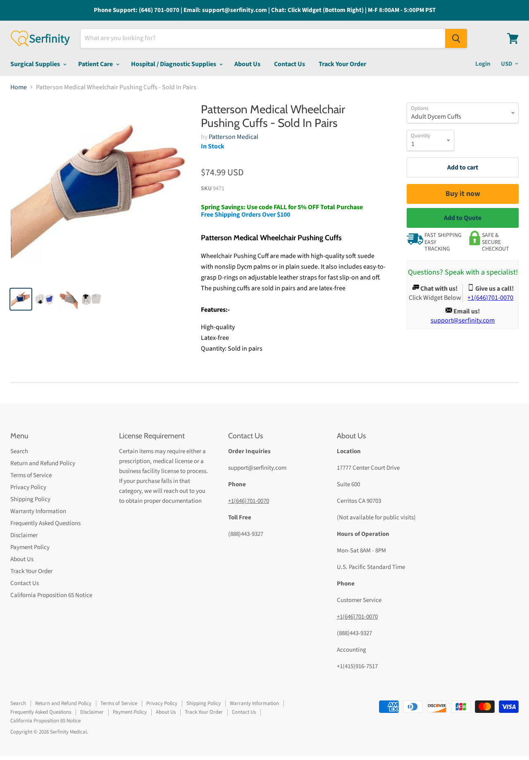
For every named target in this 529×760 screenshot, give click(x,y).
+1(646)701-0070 (248, 501)
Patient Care (96, 64)
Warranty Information (38, 511)
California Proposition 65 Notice (51, 595)
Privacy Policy (28, 487)
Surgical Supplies (35, 64)
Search (19, 451)
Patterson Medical (233, 136)
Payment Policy (30, 547)
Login (483, 64)
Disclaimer (24, 535)
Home (18, 87)
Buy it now (463, 194)
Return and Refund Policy (42, 463)
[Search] (456, 38)
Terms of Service (31, 475)
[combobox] (263, 38)
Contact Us (289, 64)
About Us (247, 64)
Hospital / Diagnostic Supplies (174, 64)
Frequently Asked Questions (45, 523)
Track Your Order (342, 64)
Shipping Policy (30, 499)
